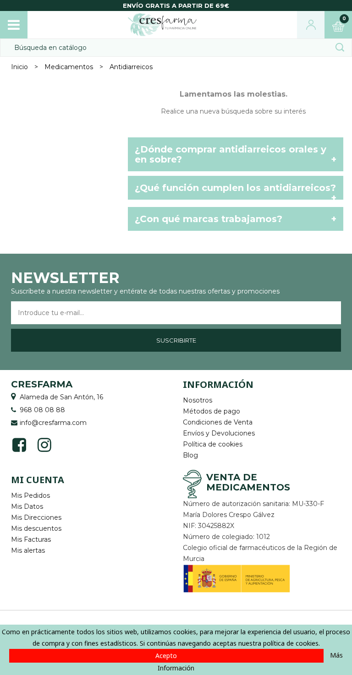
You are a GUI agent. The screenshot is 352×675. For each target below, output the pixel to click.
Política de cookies (212, 444)
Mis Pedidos (30, 495)
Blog (190, 455)
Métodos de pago (211, 411)
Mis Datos (27, 506)
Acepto (166, 655)
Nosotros (197, 400)
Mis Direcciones (36, 517)
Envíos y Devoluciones (219, 433)
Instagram (44, 444)
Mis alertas (28, 550)
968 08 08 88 (42, 410)
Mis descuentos (36, 528)
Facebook (19, 444)
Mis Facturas (31, 539)
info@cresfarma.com (53, 423)
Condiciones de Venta (218, 422)
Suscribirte (176, 340)
